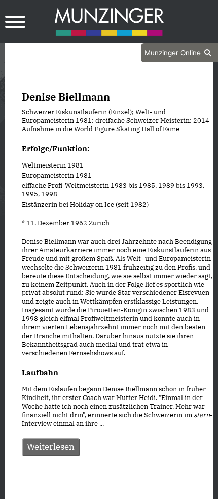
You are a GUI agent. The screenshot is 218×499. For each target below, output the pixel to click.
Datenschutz (83, 490)
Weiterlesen (51, 446)
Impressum (136, 490)
